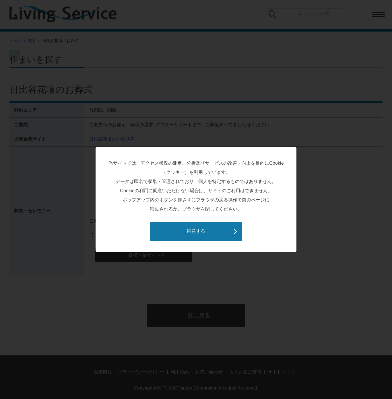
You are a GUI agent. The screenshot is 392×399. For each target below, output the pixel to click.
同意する (196, 231)
